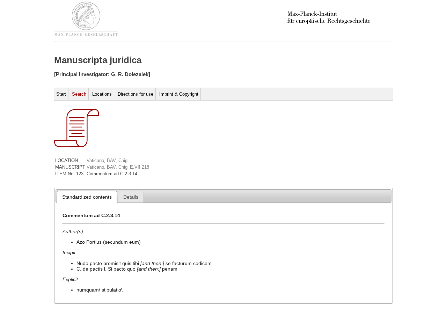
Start (61, 94)
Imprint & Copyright (178, 94)
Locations (102, 94)
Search (79, 94)
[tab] (87, 197)
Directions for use (135, 94)
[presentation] (87, 197)
